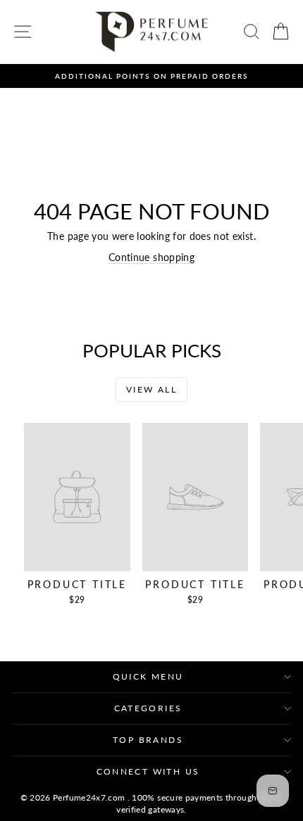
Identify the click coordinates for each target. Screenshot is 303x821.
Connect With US (148, 771)
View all (151, 389)
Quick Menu (148, 676)
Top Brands (148, 739)
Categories (148, 708)
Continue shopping (151, 257)
